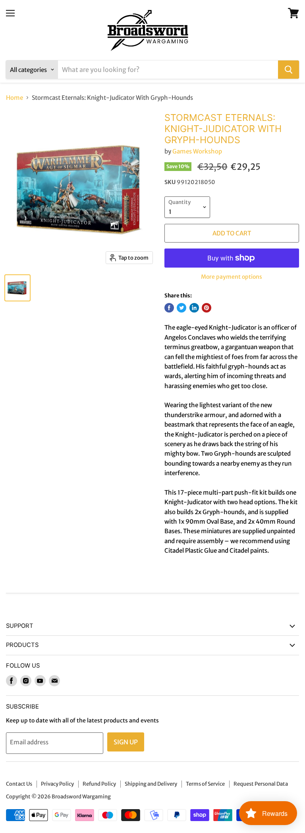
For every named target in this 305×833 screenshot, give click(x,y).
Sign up (126, 742)
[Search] (288, 69)
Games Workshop (197, 151)
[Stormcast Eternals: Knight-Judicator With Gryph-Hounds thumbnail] (17, 288)
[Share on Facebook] (169, 308)
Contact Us (19, 784)
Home (14, 97)
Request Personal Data (261, 784)
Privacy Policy (57, 784)
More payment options (231, 277)
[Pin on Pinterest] (206, 308)
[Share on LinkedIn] (194, 308)
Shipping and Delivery (151, 784)
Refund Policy (99, 784)
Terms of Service (205, 784)
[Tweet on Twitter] (181, 308)
